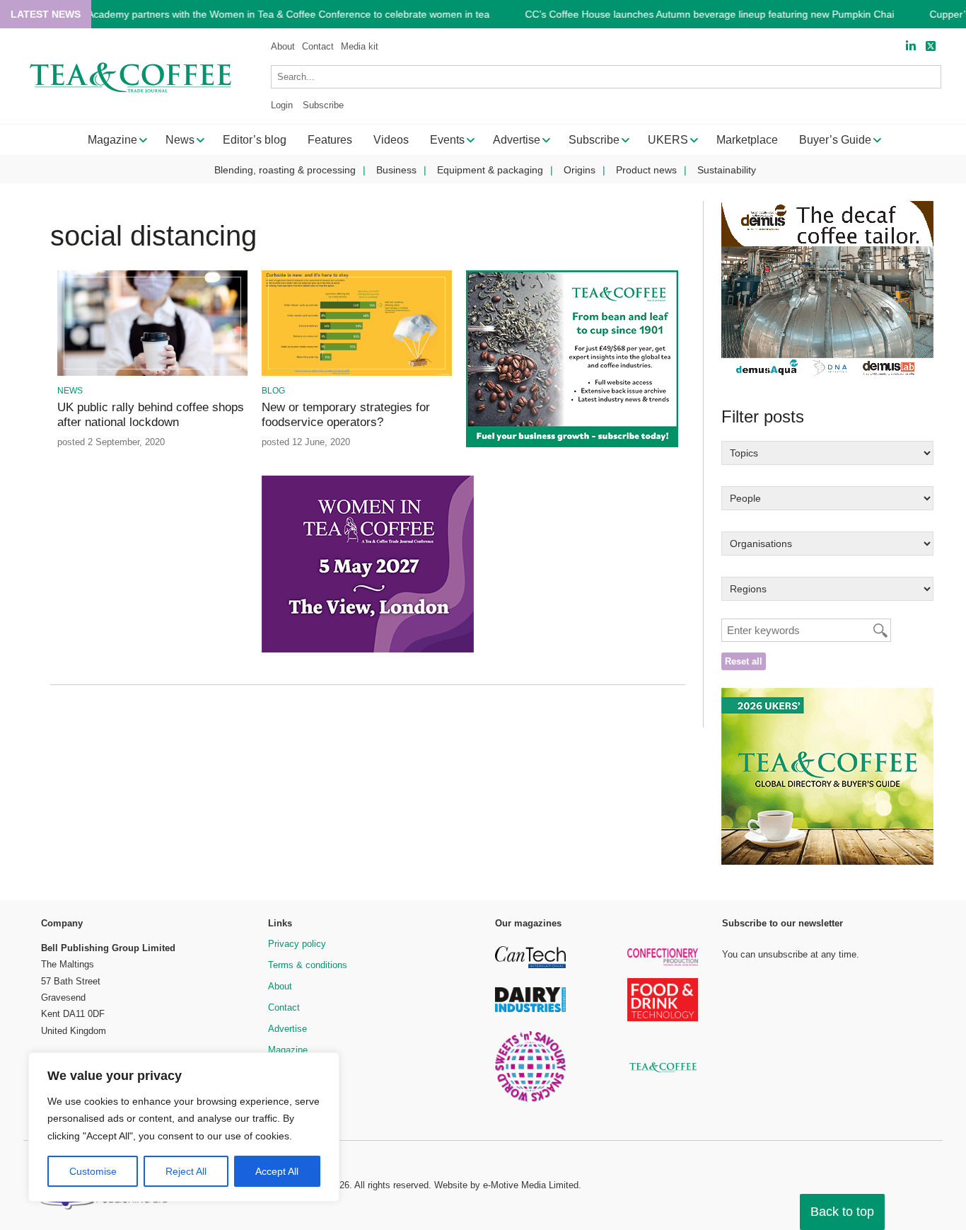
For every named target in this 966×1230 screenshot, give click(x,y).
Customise (93, 1171)
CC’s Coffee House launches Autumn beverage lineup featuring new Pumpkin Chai (709, 14)
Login (282, 105)
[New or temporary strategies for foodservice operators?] (357, 373)
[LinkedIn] (911, 46)
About (283, 46)
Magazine (288, 1050)
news (70, 391)
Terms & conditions (307, 965)
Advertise (287, 1028)
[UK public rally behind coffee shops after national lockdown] (152, 373)
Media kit (359, 46)
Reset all (743, 661)
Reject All (185, 1171)
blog (273, 391)
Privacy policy (297, 943)
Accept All (276, 1171)
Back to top (842, 1212)
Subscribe (323, 105)
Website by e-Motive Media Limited (506, 1185)
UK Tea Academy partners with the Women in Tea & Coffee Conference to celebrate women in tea (270, 14)
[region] (183, 1127)
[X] (931, 46)
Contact (318, 46)
